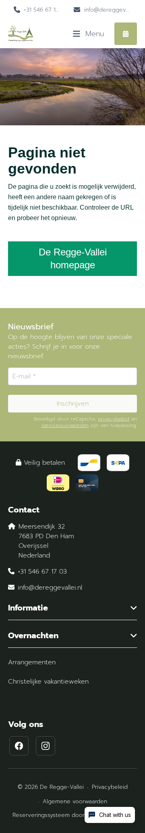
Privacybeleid (110, 787)
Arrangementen (32, 662)
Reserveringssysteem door (72, 815)
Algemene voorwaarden (75, 801)
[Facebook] (19, 745)
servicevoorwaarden (65, 425)
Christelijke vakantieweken (48, 681)
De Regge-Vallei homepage (73, 258)
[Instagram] (45, 745)
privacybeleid (113, 419)
